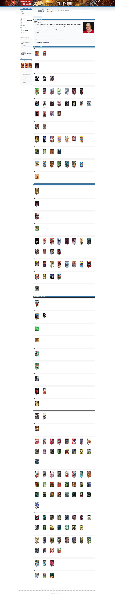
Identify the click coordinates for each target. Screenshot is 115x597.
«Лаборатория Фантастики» (59, 593)
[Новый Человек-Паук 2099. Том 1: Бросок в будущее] (59, 243)
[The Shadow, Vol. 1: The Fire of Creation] (37, 393)
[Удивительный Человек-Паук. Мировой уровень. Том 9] (44, 116)
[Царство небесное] (37, 93)
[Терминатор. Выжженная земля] (37, 141)
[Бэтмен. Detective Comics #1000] (89, 243)
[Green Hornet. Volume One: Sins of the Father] (37, 368)
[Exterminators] (37, 318)
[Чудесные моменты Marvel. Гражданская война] (74, 141)
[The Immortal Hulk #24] (89, 497)
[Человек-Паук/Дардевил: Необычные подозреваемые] (37, 55)
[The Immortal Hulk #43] (67, 542)
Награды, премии (25, 23)
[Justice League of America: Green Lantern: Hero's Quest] (37, 331)
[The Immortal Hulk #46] (89, 542)
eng (43, 588)
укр (46, 588)
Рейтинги (24, 25)
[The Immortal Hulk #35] (52, 530)
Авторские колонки (25, 30)
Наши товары (73, 588)
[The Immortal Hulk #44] (74, 542)
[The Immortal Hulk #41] (52, 542)
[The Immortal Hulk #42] (59, 542)
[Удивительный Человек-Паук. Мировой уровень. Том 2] (44, 93)
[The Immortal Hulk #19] (52, 497)
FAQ (52, 588)
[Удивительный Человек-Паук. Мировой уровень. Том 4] (67, 93)
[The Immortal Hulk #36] (59, 530)
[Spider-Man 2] (44, 443)
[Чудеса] (37, 68)
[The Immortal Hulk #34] (44, 530)
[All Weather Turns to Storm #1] (37, 565)
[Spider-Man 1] (37, 443)
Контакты (55, 588)
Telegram (68, 588)
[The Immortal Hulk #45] (81, 542)
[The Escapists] (37, 355)
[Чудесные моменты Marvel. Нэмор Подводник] (59, 141)
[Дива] (89, 266)
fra (44, 588)
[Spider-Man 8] (89, 443)
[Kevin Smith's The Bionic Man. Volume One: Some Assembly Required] (44, 393)
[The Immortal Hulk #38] (74, 530)
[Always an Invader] (37, 542)
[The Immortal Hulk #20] (59, 497)
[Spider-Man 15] (74, 476)
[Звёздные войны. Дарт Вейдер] (44, 106)
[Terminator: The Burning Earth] (37, 193)
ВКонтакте (64, 588)
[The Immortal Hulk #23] (81, 497)
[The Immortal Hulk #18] (44, 497)
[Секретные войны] (59, 116)
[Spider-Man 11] (37, 476)
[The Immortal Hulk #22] (74, 497)
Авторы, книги (29, 20)
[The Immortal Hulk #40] (44, 542)
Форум (24, 32)
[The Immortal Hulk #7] (37, 464)
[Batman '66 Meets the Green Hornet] (44, 418)
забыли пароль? (28, 8)
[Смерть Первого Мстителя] (81, 93)
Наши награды (59, 588)
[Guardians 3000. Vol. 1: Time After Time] (37, 418)
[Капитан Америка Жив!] (52, 116)
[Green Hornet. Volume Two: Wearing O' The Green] (37, 381)
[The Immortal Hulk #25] (37, 507)
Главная (24, 18)
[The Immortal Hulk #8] (89, 476)
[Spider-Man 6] (74, 443)
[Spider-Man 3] (52, 443)
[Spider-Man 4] (59, 443)
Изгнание (25, 61)
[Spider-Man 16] (81, 476)
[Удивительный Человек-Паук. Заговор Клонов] (74, 93)
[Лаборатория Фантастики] (41, 11)
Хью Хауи (25, 60)
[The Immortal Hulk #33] (37, 530)
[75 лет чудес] (44, 243)
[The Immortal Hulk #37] (67, 530)
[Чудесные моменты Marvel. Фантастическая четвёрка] (67, 141)
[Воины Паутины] (59, 266)
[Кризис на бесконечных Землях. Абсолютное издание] (37, 278)
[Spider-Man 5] (67, 443)
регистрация (24, 8)
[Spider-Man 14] (67, 476)
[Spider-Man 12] (44, 476)
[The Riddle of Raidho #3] (52, 565)
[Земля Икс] (37, 253)
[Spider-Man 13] (52, 476)
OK (31, 15)
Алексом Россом (47, 36)
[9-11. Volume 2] (37, 305)
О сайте (41, 588)
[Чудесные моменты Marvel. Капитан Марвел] (52, 141)
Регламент (49, 588)
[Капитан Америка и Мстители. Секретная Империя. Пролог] (44, 166)
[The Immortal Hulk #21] (67, 497)
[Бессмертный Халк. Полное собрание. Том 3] (59, 166)
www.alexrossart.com (46, 42)
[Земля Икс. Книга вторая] (74, 106)
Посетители (24, 28)
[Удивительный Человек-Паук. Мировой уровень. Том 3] (52, 93)
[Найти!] (94, 10)
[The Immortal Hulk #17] (37, 497)
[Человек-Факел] (37, 116)
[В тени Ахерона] (37, 179)
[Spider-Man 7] (81, 443)
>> (26, 82)
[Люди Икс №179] (44, 55)
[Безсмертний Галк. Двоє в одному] (59, 476)
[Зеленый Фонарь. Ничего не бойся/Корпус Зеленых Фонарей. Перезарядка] (59, 93)
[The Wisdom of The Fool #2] (44, 565)
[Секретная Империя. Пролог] (37, 291)
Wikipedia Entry (38, 33)
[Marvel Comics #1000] (37, 128)
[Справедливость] (44, 128)
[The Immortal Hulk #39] (81, 530)
